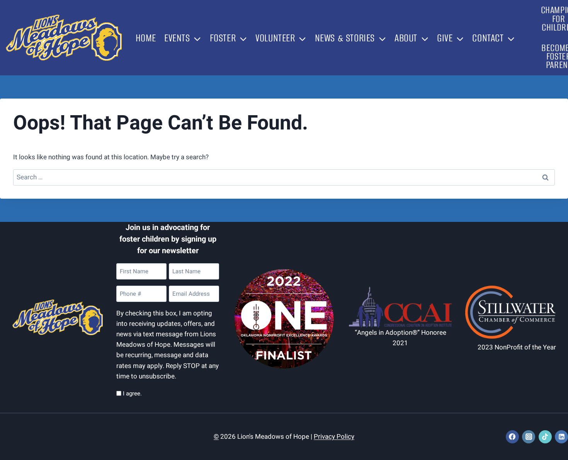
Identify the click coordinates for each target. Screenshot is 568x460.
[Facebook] (512, 436)
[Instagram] (528, 436)
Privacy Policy (334, 436)
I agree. (132, 393)
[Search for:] (284, 177)
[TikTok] (545, 436)
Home (146, 38)
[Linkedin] (561, 436)
